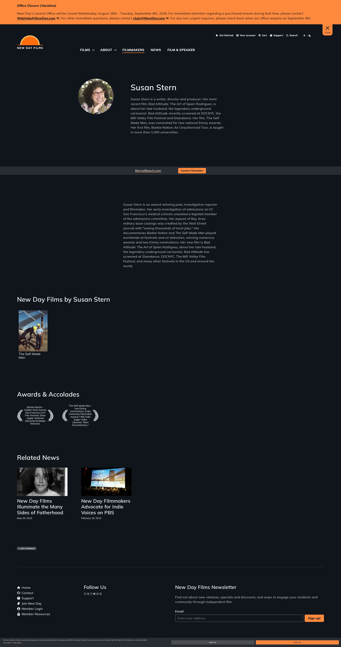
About (106, 50)
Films (85, 50)
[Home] (30, 42)
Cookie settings (17, 642)
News (156, 50)
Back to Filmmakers (27, 548)
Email (179, 611)
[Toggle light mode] (307, 35)
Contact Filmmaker (192, 170)
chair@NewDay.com (149, 18)
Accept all (297, 642)
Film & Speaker (181, 50)
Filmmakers (133, 50)
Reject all (212, 642)
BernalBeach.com (148, 171)
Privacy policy (7, 642)
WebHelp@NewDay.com (36, 18)
